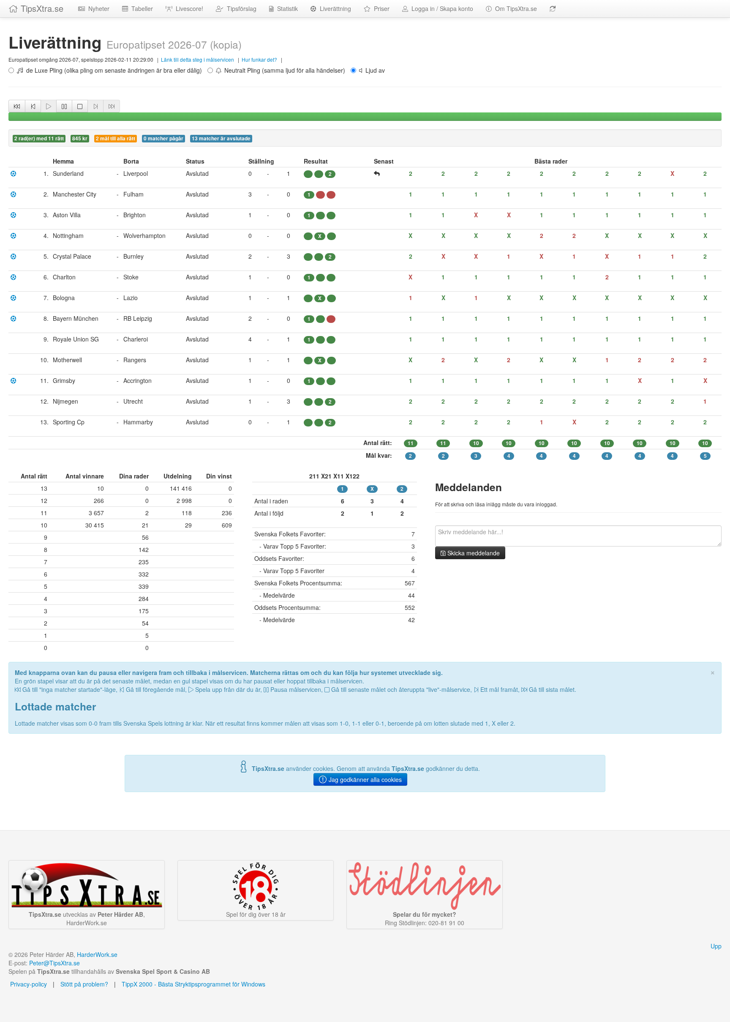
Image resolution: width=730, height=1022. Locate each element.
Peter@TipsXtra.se (54, 963)
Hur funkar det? (259, 59)
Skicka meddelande (473, 553)
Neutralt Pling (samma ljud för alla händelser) (283, 70)
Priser (380, 8)
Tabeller (140, 8)
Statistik (286, 8)
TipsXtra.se (40, 8)
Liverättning (333, 8)
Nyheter (97, 8)
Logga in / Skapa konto (440, 8)
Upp (716, 946)
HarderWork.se (97, 954)
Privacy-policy (27, 984)
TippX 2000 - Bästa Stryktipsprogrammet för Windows (193, 984)
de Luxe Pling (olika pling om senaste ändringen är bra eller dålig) (112, 70)
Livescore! (187, 8)
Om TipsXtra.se (514, 8)
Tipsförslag (239, 8)
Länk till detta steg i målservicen (197, 59)
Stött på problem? (84, 984)
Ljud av (373, 70)
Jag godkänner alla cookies (364, 779)
